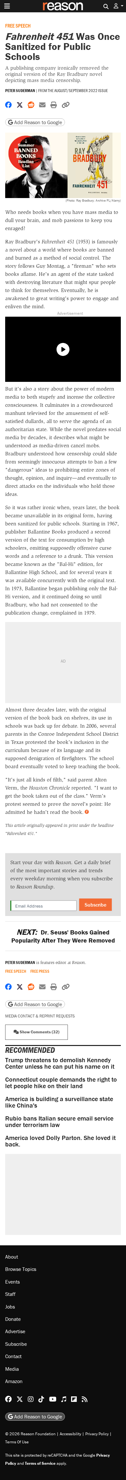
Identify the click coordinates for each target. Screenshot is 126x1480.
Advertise (15, 1331)
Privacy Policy (97, 1433)
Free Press (39, 971)
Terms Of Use (17, 1441)
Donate (13, 1319)
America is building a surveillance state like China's (59, 1102)
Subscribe (95, 904)
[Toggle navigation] (7, 6)
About (11, 1256)
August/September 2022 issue (81, 90)
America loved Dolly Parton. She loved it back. (60, 1140)
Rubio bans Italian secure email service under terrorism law (59, 1121)
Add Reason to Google (37, 122)
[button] (118, 6)
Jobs (10, 1306)
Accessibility (70, 1433)
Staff (10, 1294)
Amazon (14, 1381)
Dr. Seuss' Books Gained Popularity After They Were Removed (63, 936)
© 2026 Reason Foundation (30, 1433)
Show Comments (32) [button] (39, 1032)
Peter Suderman (20, 90)
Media (12, 1368)
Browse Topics (20, 1269)
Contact (13, 1356)
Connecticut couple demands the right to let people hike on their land (61, 1082)
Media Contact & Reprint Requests (40, 1016)
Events (12, 1281)
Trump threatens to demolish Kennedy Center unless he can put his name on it (59, 1063)
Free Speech (18, 25)
